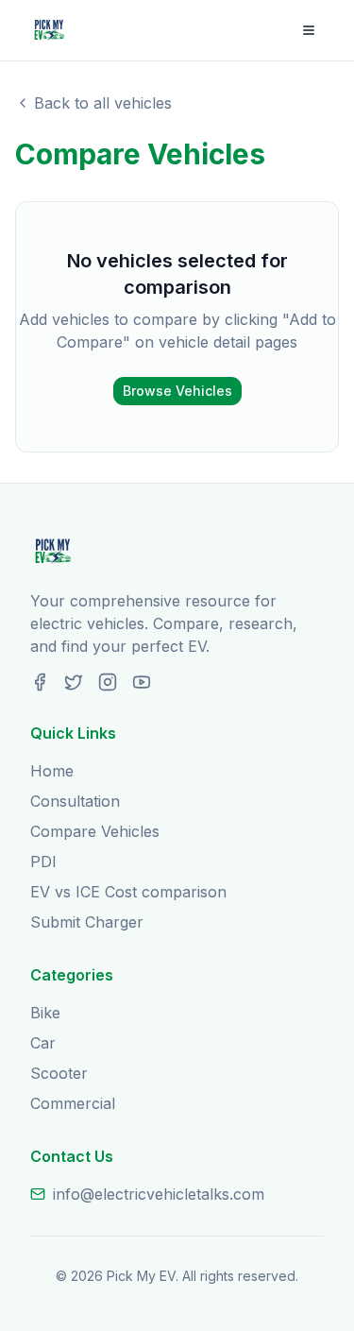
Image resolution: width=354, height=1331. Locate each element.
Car (43, 1042)
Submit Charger (86, 922)
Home (52, 770)
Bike (45, 1012)
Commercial (72, 1103)
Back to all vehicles (103, 103)
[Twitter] (73, 682)
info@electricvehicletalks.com (158, 1194)
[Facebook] (39, 682)
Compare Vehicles (95, 831)
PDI (43, 861)
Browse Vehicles (177, 391)
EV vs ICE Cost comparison (128, 891)
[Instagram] (107, 682)
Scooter (59, 1073)
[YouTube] (141, 682)
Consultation (75, 801)
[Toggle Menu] (309, 30)
